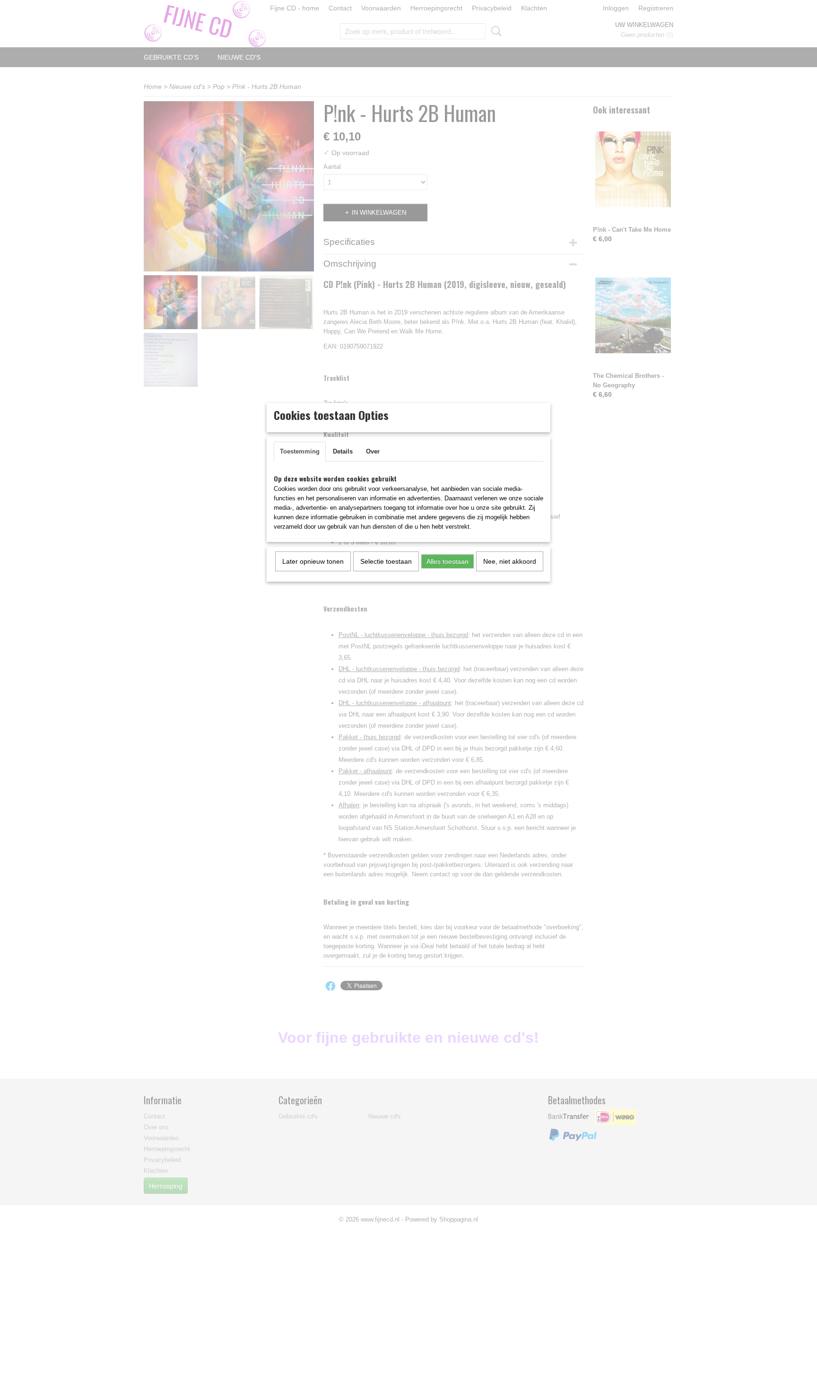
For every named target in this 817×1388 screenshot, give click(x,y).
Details (343, 451)
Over (373, 451)
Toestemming (300, 451)
